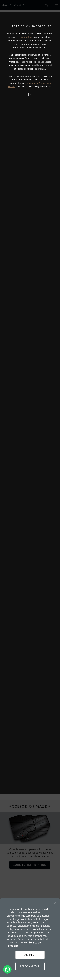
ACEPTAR (30, 955)
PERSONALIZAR (30, 966)
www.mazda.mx (25, 37)
